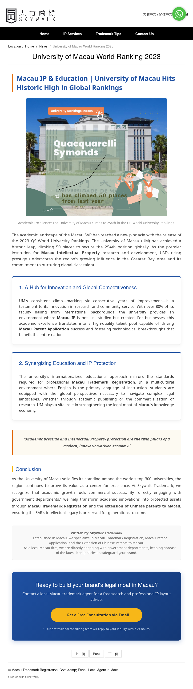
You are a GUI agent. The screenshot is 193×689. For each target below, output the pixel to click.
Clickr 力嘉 (32, 677)
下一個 (113, 653)
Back (96, 653)
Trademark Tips (108, 33)
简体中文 (165, 14)
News (43, 46)
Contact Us (144, 33)
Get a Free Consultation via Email (96, 615)
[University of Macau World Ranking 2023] (31, 15)
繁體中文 (149, 14)
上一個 (80, 653)
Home (44, 33)
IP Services (72, 33)
